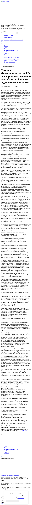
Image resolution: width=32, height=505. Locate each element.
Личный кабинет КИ (17, 40)
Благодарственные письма (11, 57)
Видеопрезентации (9, 62)
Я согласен (12, 501)
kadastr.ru (24, 430)
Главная (6, 46)
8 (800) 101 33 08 (8, 35)
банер (2, 503)
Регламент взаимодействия (11, 59)
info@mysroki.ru (8, 37)
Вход (2, 40)
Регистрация (7, 40)
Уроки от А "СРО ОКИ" (11, 60)
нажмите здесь (21, 498)
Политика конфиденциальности (10, 475)
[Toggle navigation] (1, 43)
